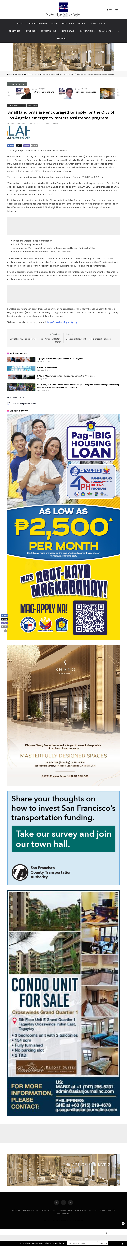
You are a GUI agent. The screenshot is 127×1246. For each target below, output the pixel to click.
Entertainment (48, 31)
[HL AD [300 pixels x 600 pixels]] (63, 639)
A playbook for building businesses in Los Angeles (60, 358)
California (66, 23)
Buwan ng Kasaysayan (47, 367)
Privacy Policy (63, 1214)
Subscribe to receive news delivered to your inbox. (42, 1243)
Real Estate (32, 105)
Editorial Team (65, 1210)
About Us (16, 1210)
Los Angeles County (16, 105)
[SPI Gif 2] (63, 70)
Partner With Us (30, 1210)
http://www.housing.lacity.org (62, 322)
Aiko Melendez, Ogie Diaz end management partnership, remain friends (97, 95)
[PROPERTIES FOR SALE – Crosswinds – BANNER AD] (63, 1115)
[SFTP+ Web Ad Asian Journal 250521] (63, 884)
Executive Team (48, 1210)
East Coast (97, 23)
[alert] (63, 403)
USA (53, 23)
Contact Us (80, 1210)
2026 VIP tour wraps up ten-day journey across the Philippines (66, 376)
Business (30, 31)
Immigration (86, 31)
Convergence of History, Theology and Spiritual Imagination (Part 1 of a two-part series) (40, 95)
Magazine (61, 39)
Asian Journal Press (17, 123)
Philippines (14, 31)
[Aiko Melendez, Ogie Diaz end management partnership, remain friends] (71, 93)
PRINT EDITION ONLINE (37, 23)
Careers (92, 1210)
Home (20, 23)
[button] (5, 630)
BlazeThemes (77, 1220)
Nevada (81, 23)
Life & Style (68, 31)
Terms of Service (107, 1210)
